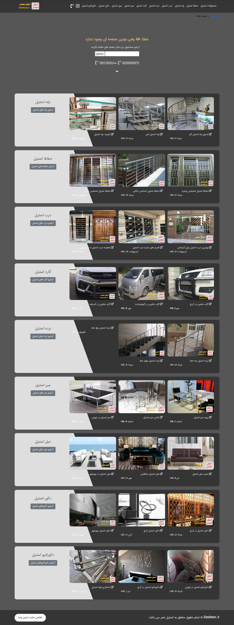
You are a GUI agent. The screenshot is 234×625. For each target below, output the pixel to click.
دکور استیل (104, 6)
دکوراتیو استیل (89, 6)
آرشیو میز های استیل (43, 393)
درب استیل (167, 6)
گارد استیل (141, 6)
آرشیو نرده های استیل (43, 336)
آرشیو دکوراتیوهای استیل (43, 563)
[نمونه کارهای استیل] (78, 6)
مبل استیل (117, 6)
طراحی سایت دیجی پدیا (30, 617)
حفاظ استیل (192, 6)
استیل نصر (214, 16)
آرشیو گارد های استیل (43, 280)
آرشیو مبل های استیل (43, 450)
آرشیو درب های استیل (43, 223)
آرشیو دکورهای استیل (42, 506)
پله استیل (179, 6)
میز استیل (129, 6)
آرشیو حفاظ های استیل (43, 166)
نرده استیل (154, 6)
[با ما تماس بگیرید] (72, 6)
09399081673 (130, 63)
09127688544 (107, 63)
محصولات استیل (208, 6)
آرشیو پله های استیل (43, 110)
